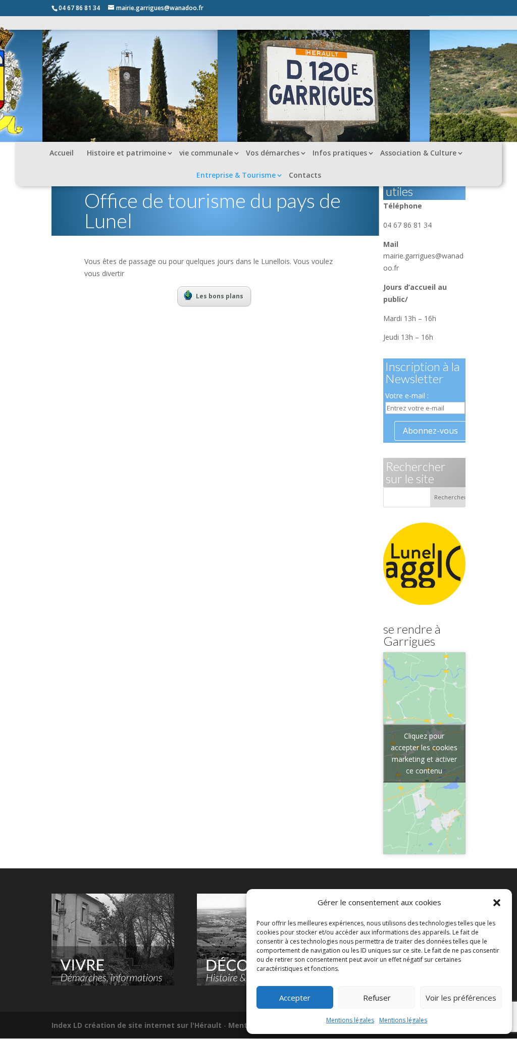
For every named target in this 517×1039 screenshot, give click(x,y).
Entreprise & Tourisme (236, 175)
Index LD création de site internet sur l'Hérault (136, 1025)
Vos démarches (272, 153)
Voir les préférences (461, 998)
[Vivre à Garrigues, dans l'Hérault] (112, 983)
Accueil (61, 153)
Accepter (295, 998)
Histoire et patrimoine (126, 153)
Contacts (305, 175)
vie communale (206, 153)
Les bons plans (219, 296)
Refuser (377, 998)
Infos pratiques (340, 153)
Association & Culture (418, 153)
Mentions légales (350, 1020)
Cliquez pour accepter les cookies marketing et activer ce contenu (424, 753)
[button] (497, 903)
